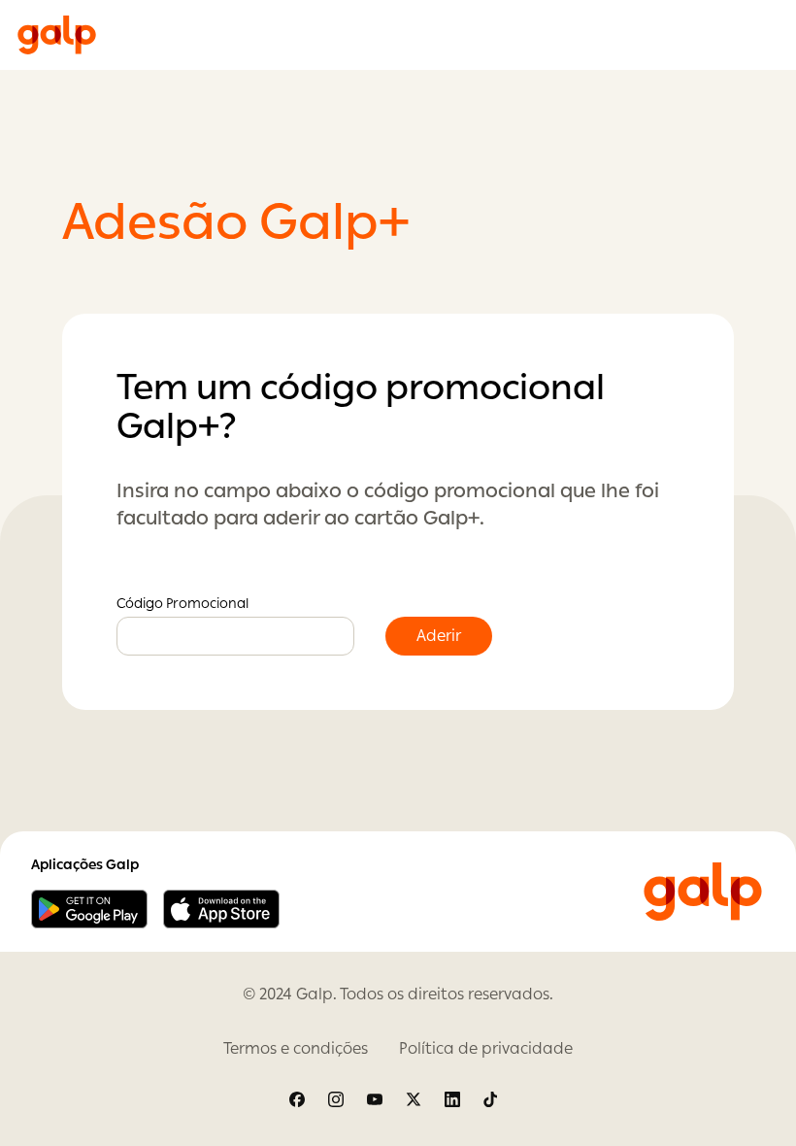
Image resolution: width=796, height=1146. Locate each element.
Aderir (438, 635)
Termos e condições (295, 1048)
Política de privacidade (486, 1048)
